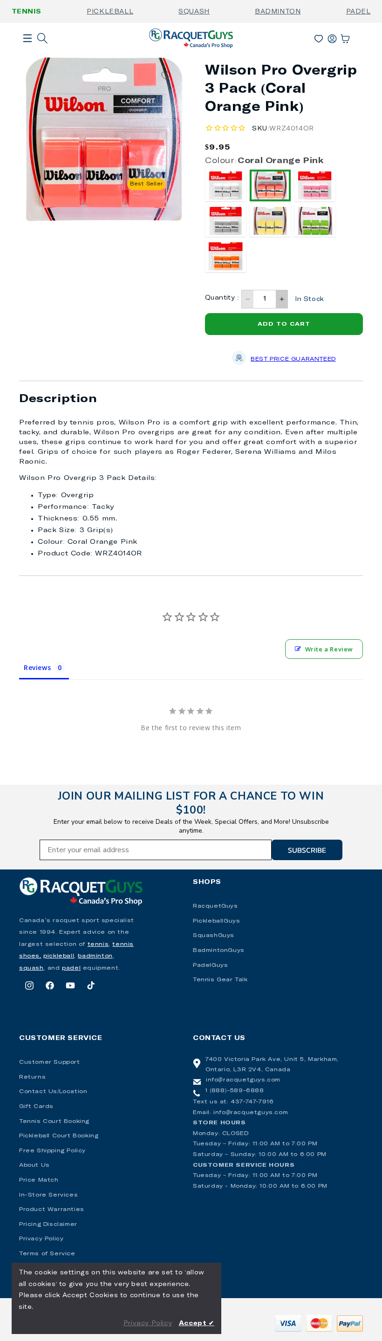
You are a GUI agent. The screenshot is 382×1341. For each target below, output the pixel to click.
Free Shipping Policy (52, 1151)
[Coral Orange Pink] (270, 185)
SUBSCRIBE (307, 849)
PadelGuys (210, 965)
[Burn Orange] (225, 256)
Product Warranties (51, 1209)
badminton (95, 956)
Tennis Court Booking (54, 1121)
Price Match (39, 1180)
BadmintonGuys (219, 950)
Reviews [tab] (37, 667)
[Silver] (225, 221)
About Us (34, 1165)
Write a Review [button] (329, 649)
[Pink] (314, 185)
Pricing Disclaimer (48, 1224)
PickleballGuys (216, 921)
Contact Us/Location (53, 1092)
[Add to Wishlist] (166, 75)
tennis (98, 944)
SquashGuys (213, 935)
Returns (32, 1077)
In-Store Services (48, 1195)
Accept (196, 1323)
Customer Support (49, 1062)
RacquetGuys (215, 906)
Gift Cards (36, 1106)
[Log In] (332, 36)
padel (71, 968)
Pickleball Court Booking (58, 1136)
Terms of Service (47, 1254)
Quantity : (222, 298)
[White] (225, 185)
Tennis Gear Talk (220, 980)
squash (31, 968)
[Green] (314, 221)
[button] (27, 53)
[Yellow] (270, 221)
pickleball (58, 956)
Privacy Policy (41, 1239)
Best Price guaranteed (293, 359)
